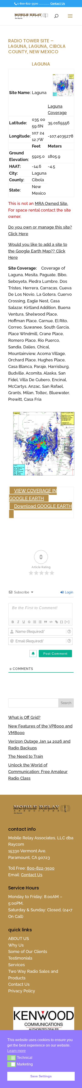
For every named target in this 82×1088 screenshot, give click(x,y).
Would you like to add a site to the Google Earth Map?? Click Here (37, 251)
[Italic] (18, 622)
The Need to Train (25, 756)
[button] (11, 1057)
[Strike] (29, 622)
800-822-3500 (40, 868)
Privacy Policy (21, 990)
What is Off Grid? (24, 717)
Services (16, 964)
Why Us (16, 945)
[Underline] (23, 622)
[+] (67, 621)
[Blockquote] (45, 622)
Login (68, 592)
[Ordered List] (34, 622)
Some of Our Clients (27, 951)
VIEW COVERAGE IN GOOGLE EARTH (33, 494)
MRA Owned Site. (51, 203)
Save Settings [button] (41, 1076)
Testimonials (20, 958)
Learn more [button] (16, 1051)
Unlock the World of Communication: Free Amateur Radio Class (38, 772)
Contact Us (57, 3)
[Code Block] (51, 622)
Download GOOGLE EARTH (43, 506)
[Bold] (12, 622)
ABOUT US (18, 938)
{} (61, 621)
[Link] (56, 622)
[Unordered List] (40, 622)
